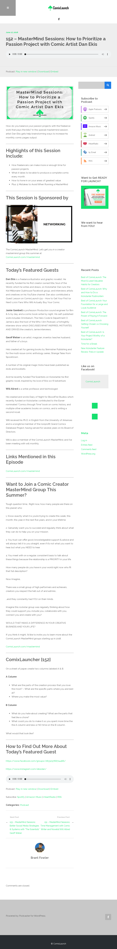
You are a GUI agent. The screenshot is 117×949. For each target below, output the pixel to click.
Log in (84, 440)
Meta (84, 433)
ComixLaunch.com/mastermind (23, 257)
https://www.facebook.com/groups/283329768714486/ (36, 761)
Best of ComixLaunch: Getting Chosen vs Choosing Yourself (94, 324)
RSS (59, 797)
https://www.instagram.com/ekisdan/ (26, 769)
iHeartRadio (49, 797)
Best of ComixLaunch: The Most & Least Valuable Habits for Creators (93, 281)
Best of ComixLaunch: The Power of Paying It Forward (94, 314)
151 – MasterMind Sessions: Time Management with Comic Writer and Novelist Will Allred (55, 825)
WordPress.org (88, 453)
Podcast (24, 805)
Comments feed (88, 449)
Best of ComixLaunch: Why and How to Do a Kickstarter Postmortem (94, 292)
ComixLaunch (93, 381)
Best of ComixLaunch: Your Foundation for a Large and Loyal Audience (94, 304)
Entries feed (86, 445)
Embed (54, 71)
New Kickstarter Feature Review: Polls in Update (92, 350)
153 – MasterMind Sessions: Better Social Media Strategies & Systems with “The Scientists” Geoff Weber (25, 827)
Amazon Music (34, 797)
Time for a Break (89, 344)
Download (43, 71)
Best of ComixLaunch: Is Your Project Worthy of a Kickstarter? (93, 335)
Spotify (21, 797)
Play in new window (26, 71)
